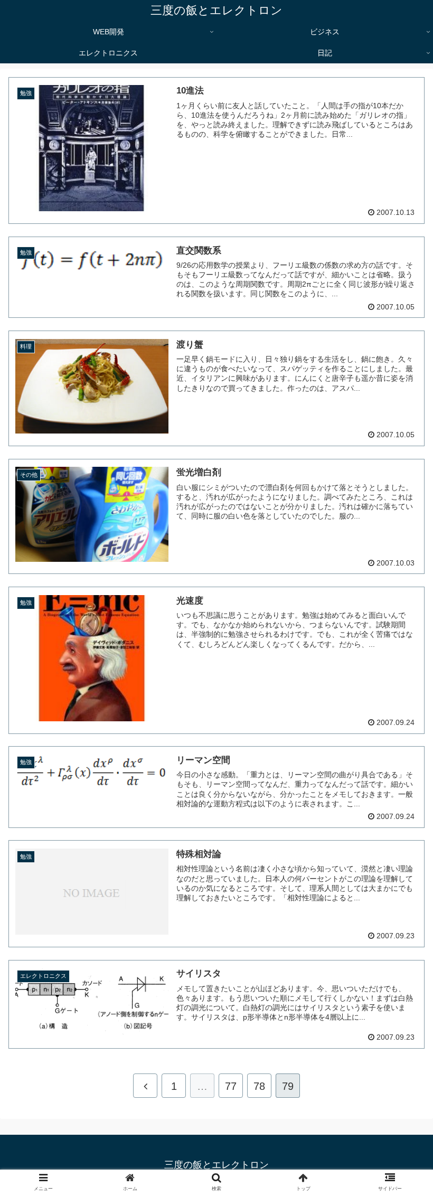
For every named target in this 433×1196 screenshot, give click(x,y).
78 (259, 1086)
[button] (400, 970)
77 (231, 1086)
